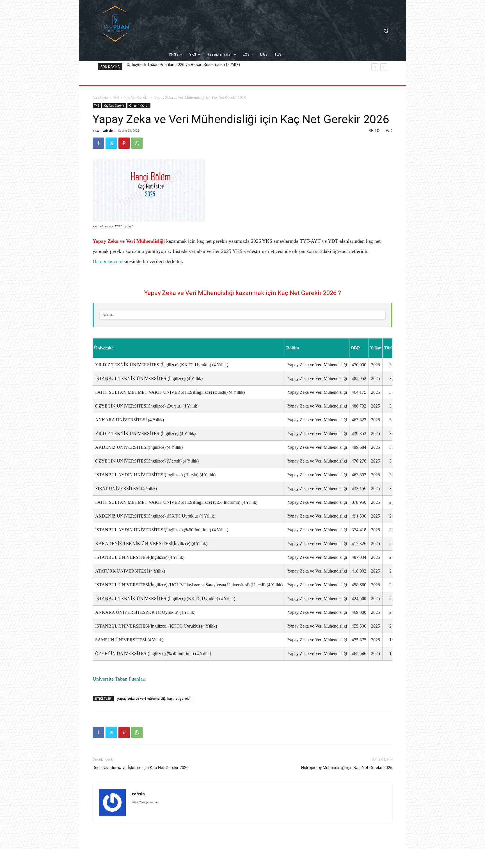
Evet (230, 443)
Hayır (254, 443)
